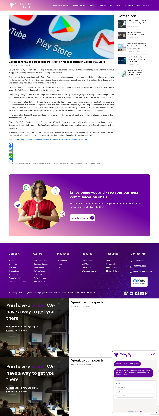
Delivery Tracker (40, 271)
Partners (12, 267)
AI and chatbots (79, 5)
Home (11, 260)
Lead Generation (40, 260)
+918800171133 (139, 266)
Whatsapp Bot (87, 267)
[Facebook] (61, 145)
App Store (39, 163)
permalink (96, 163)
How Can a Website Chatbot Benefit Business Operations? (137, 22)
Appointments (39, 267)
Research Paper (112, 267)
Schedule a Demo (80, 217)
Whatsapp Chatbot (61, 5)
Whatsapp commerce (90, 271)
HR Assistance (39, 281)
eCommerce (62, 260)
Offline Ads (38, 274)
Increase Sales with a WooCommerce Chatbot (135, 33)
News (92, 5)
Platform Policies (112, 271)
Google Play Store (67, 163)
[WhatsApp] (61, 156)
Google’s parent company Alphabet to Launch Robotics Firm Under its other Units (53, 139)
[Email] (61, 152)
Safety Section (78, 163)
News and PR (111, 264)
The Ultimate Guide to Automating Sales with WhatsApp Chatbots (134, 72)
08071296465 (138, 260)
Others (60, 267)
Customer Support (41, 264)
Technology (115, 5)
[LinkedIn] (61, 160)
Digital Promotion (40, 278)
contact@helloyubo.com (142, 271)
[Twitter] (61, 148)
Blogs (108, 260)
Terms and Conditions (17, 281)
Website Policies (15, 278)
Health (60, 264)
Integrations (14, 271)
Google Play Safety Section (52, 163)
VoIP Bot (85, 264)
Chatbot (102, 5)
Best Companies (143, 5)
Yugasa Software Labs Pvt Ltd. (84, 292)
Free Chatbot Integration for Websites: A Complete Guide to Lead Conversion (137, 46)
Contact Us (13, 274)
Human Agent (87, 260)
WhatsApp (128, 5)
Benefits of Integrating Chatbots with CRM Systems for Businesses (136, 59)
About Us (13, 264)
